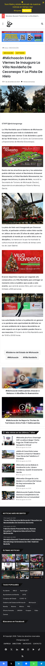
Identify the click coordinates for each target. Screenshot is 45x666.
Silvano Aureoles (8, 610)
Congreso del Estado (9, 598)
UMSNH (19, 610)
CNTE (24, 594)
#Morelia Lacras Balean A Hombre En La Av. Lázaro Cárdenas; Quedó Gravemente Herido (29, 468)
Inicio (6, 48)
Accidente (6, 590)
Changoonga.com (22, 640)
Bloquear (17, 10)
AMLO (15, 590)
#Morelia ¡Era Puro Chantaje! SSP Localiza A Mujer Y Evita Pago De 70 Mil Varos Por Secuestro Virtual (28, 441)
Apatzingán (23, 590)
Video (36, 610)
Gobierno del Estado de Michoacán (23, 352)
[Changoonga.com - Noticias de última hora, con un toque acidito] (9, 23)
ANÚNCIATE (27, 644)
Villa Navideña (30, 357)
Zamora (5, 614)
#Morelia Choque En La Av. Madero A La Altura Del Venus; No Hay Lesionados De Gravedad (29, 482)
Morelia (5, 606)
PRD (28, 606)
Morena (13, 606)
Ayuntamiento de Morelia (11, 594)
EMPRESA (7, 644)
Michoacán (13, 357)
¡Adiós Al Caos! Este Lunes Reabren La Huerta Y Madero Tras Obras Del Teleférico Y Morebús (28, 455)
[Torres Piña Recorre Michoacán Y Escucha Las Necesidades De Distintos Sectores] (8, 558)
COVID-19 (23, 598)
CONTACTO (37, 644)
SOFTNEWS (20, 53)
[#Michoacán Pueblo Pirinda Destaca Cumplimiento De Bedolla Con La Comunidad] (8, 495)
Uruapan (28, 610)
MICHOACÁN (14, 48)
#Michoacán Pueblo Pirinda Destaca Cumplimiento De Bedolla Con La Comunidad (28, 494)
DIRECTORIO (16, 644)
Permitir (26, 10)
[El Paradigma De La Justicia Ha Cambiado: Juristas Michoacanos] (36, 575)
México (21, 606)
